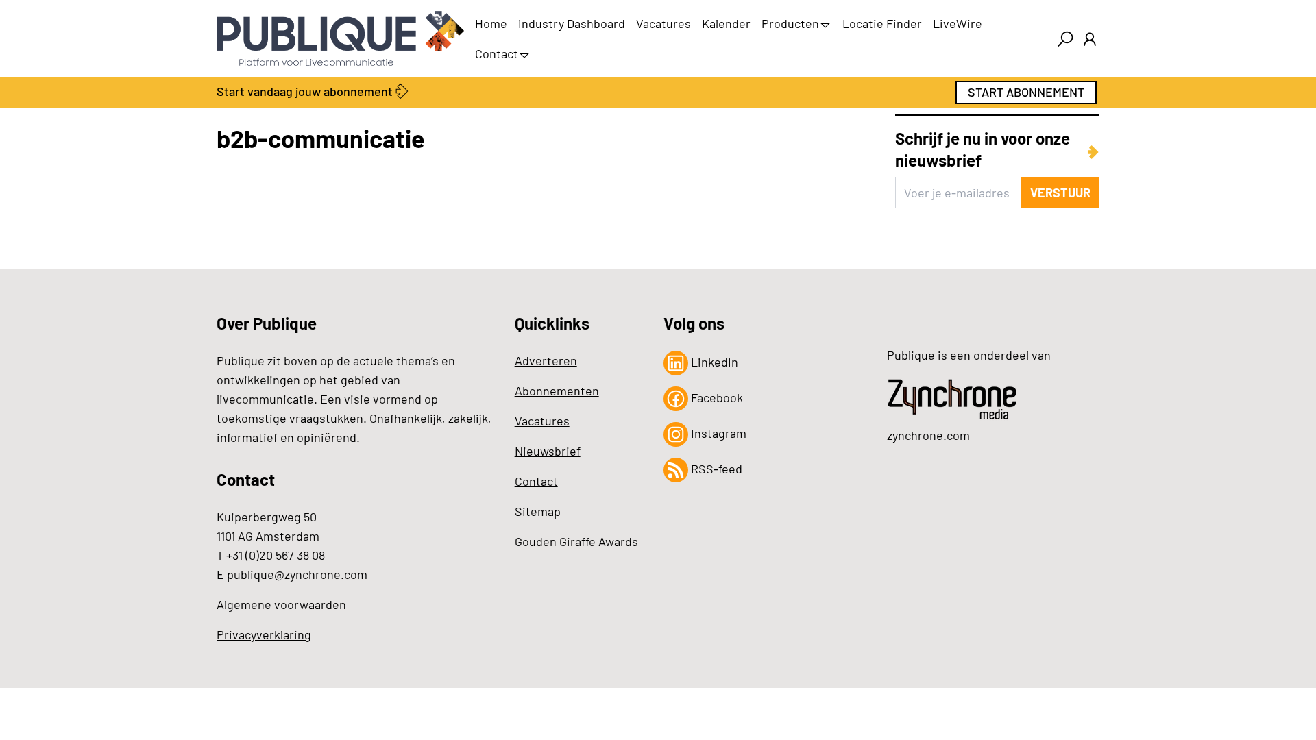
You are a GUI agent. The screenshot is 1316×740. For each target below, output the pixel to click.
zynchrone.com (928, 435)
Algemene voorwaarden (281, 604)
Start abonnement (1026, 91)
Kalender (726, 23)
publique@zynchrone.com (297, 574)
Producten (790, 23)
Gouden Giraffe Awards (576, 541)
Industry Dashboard (571, 23)
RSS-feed (715, 468)
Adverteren (546, 360)
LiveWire (957, 23)
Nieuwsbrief (548, 450)
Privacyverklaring (264, 634)
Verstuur (1060, 192)
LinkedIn (713, 361)
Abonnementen (557, 390)
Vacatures (663, 23)
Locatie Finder (882, 23)
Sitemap (538, 511)
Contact (496, 53)
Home (491, 23)
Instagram (717, 433)
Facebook (715, 397)
